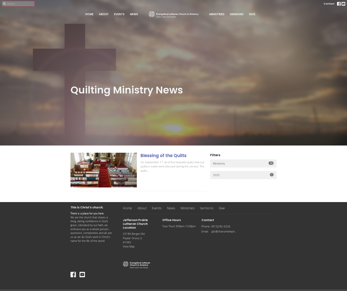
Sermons (236, 14)
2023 (242, 175)
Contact (329, 3)
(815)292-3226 (220, 226)
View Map (129, 246)
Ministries (216, 14)
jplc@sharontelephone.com (224, 231)
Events (119, 14)
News (134, 14)
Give (252, 14)
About (104, 14)
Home (89, 14)
